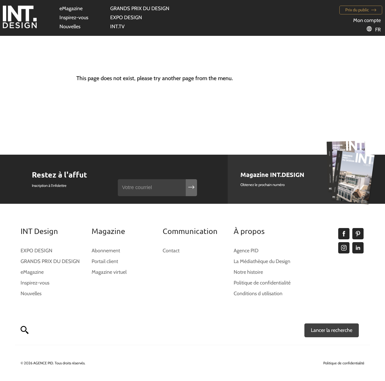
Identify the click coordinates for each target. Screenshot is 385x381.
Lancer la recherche (331, 330)
